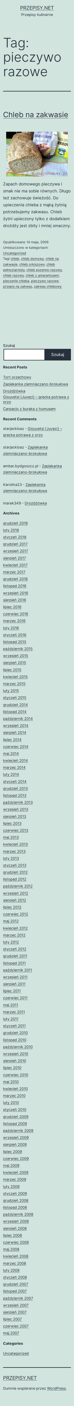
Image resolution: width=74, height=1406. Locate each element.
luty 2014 (11, 774)
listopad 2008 (15, 1207)
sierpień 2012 (14, 900)
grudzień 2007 (15, 1284)
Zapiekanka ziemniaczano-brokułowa (35, 384)
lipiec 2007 (12, 1319)
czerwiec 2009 (16, 1158)
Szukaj (9, 345)
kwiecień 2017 (15, 565)
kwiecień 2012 (15, 928)
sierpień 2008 (15, 1228)
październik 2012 (18, 886)
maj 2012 (11, 921)
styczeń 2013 (14, 865)
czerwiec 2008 (16, 1242)
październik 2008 (18, 1214)
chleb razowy (13, 275)
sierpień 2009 (15, 1144)
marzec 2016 (14, 621)
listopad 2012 (14, 879)
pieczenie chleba (16, 281)
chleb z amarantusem (42, 275)
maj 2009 (11, 1165)
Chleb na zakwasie (35, 114)
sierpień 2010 (14, 1061)
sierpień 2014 (14, 732)
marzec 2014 (14, 767)
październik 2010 (18, 1047)
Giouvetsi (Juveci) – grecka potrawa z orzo (36, 399)
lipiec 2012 (12, 907)
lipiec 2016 (12, 607)
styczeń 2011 (14, 1026)
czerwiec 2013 (15, 830)
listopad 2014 (15, 712)
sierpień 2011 (14, 984)
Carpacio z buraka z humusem (29, 409)
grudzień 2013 (15, 788)
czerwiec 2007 (16, 1326)
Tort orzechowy (17, 377)
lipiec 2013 (12, 823)
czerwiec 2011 (15, 998)
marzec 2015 (14, 684)
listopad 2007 (15, 1291)
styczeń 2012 (14, 949)
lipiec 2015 (12, 670)
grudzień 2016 (15, 579)
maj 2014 (11, 753)
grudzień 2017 (15, 544)
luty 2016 (11, 628)
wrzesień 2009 (16, 1137)
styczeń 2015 (14, 697)
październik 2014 (18, 718)
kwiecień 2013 (15, 844)
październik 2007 (18, 1298)
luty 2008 (11, 1270)
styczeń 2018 (14, 537)
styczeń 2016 (14, 635)
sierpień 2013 (14, 816)
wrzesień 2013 (15, 809)
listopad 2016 (14, 586)
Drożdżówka (14, 391)
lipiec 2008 (12, 1235)
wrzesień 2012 (15, 893)
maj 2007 (11, 1333)
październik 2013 (18, 802)
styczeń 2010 (14, 1109)
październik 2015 (18, 649)
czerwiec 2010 (15, 1075)
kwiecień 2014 (15, 760)
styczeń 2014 (15, 781)
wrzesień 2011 (15, 977)
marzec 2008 (14, 1263)
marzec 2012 (14, 935)
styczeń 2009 (15, 1193)
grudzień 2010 (15, 1033)
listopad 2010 (14, 1040)
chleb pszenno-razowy (44, 270)
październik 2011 (17, 970)
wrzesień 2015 (15, 656)
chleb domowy (32, 259)
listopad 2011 (14, 963)
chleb (15, 259)
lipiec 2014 (12, 740)
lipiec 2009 (12, 1151)
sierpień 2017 (14, 558)
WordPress (56, 1388)
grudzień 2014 (15, 705)
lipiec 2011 (12, 991)
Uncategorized (14, 253)
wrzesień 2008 (16, 1221)
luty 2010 (11, 1102)
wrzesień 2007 (16, 1305)
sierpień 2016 (14, 600)
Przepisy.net (37, 8)
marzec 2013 (14, 851)
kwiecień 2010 (15, 1089)
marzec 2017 (14, 572)
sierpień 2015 (14, 663)
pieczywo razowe (45, 281)
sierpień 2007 (15, 1312)
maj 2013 (11, 837)
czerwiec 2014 (15, 746)
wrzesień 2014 (15, 725)
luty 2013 (11, 858)
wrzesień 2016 (15, 593)
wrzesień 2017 (15, 551)
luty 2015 (11, 690)
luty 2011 (10, 1019)
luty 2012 (11, 942)
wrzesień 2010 (15, 1054)
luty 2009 (11, 1186)
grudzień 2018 (15, 523)
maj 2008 (11, 1249)
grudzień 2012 (15, 872)
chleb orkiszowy (32, 264)
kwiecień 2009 (15, 1172)
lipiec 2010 (12, 1068)
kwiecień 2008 (15, 1256)
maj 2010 (11, 1082)
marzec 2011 (14, 1012)
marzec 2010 (14, 1096)
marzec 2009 (14, 1179)
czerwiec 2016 (15, 614)
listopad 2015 (14, 642)
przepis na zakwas (17, 286)
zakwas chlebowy (48, 286)
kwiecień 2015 (15, 677)
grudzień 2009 (15, 1117)
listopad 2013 (14, 795)
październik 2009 (18, 1130)
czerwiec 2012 (15, 914)
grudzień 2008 (15, 1200)
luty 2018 (11, 530)
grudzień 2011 (15, 956)
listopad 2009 (15, 1123)
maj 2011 (10, 1005)
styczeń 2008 (15, 1277)
